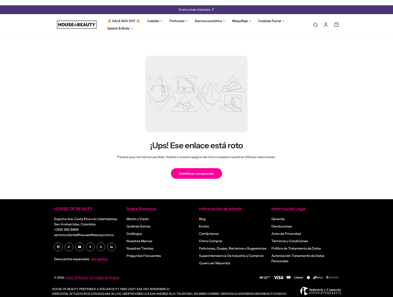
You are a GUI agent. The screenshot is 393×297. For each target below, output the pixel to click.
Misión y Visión (137, 219)
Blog (202, 219)
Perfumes (177, 21)
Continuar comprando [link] (196, 173)
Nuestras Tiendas (140, 248)
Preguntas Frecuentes (143, 256)
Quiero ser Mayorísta (214, 263)
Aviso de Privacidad (286, 234)
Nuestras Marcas (139, 241)
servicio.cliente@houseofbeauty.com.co (84, 235)
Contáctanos (209, 234)
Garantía (278, 219)
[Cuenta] (325, 24)
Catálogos (134, 234)
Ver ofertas (99, 259)
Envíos (204, 226)
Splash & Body (118, 28)
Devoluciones (281, 226)
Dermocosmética (208, 21)
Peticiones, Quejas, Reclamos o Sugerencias (232, 248)
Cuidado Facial (269, 21)
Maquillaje (240, 21)
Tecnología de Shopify (104, 277)
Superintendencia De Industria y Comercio (231, 256)
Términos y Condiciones (289, 241)
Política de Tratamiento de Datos (296, 248)
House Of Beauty (76, 277)
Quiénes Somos (138, 226)
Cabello (153, 21)
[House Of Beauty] (76, 24)
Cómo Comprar (210, 241)
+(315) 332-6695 (66, 229)
